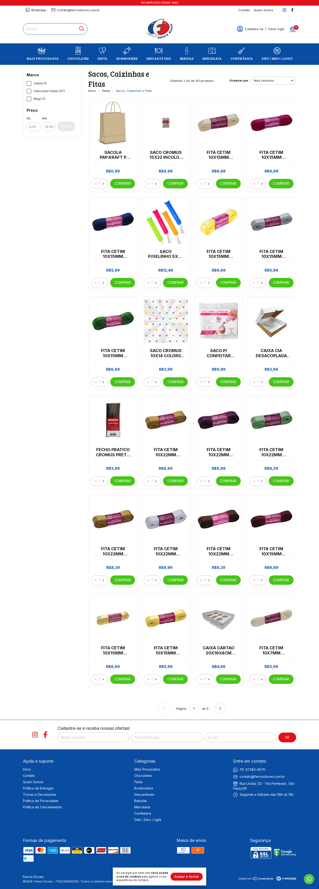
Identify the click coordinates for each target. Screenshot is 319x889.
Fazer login (276, 29)
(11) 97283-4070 (252, 769)
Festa (102, 58)
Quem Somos (263, 10)
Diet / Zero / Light (277, 58)
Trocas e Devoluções (39, 794)
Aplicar (66, 126)
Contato (244, 10)
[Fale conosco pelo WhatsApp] (309, 879)
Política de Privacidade (40, 801)
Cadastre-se (254, 29)
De (29, 118)
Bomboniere (127, 58)
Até (44, 118)
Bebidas (187, 58)
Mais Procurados (42, 58)
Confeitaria (241, 58)
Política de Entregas (38, 788)
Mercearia (212, 58)
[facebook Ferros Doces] (292, 10)
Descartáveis (158, 58)
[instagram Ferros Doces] (284, 10)
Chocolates (78, 58)
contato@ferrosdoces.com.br (78, 10)
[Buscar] (81, 28)
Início (92, 91)
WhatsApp (38, 10)
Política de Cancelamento (42, 807)
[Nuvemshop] (256, 879)
